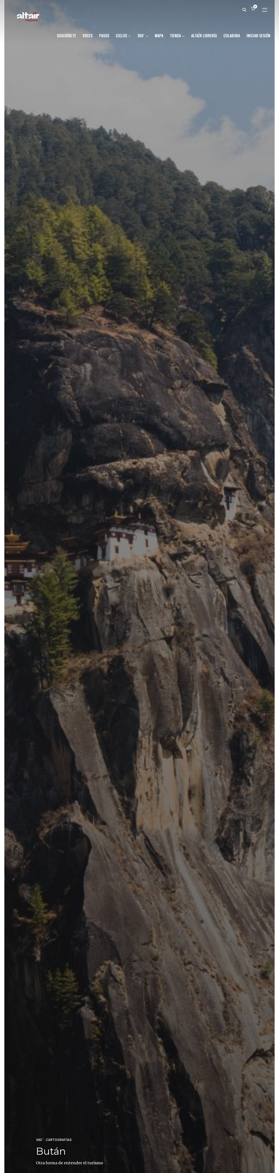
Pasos (104, 35)
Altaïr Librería (204, 35)
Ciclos (121, 35)
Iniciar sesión (258, 35)
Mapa (159, 35)
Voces (88, 35)
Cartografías (58, 1140)
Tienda (175, 35)
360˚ (141, 35)
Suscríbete (66, 35)
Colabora (231, 35)
